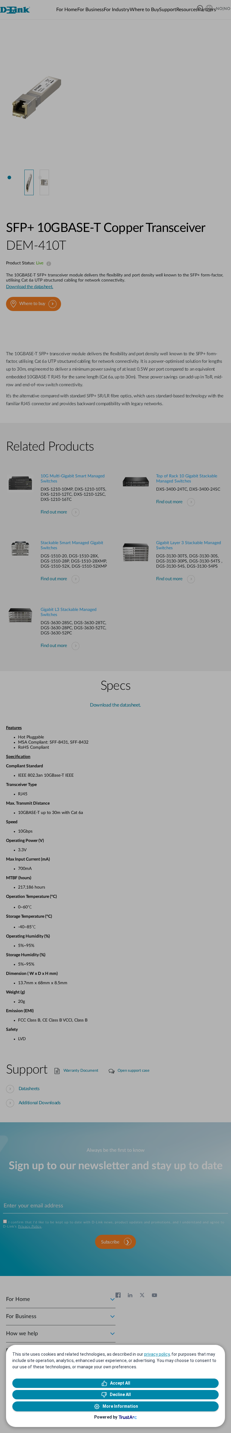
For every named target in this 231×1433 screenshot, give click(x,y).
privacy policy (157, 1354)
